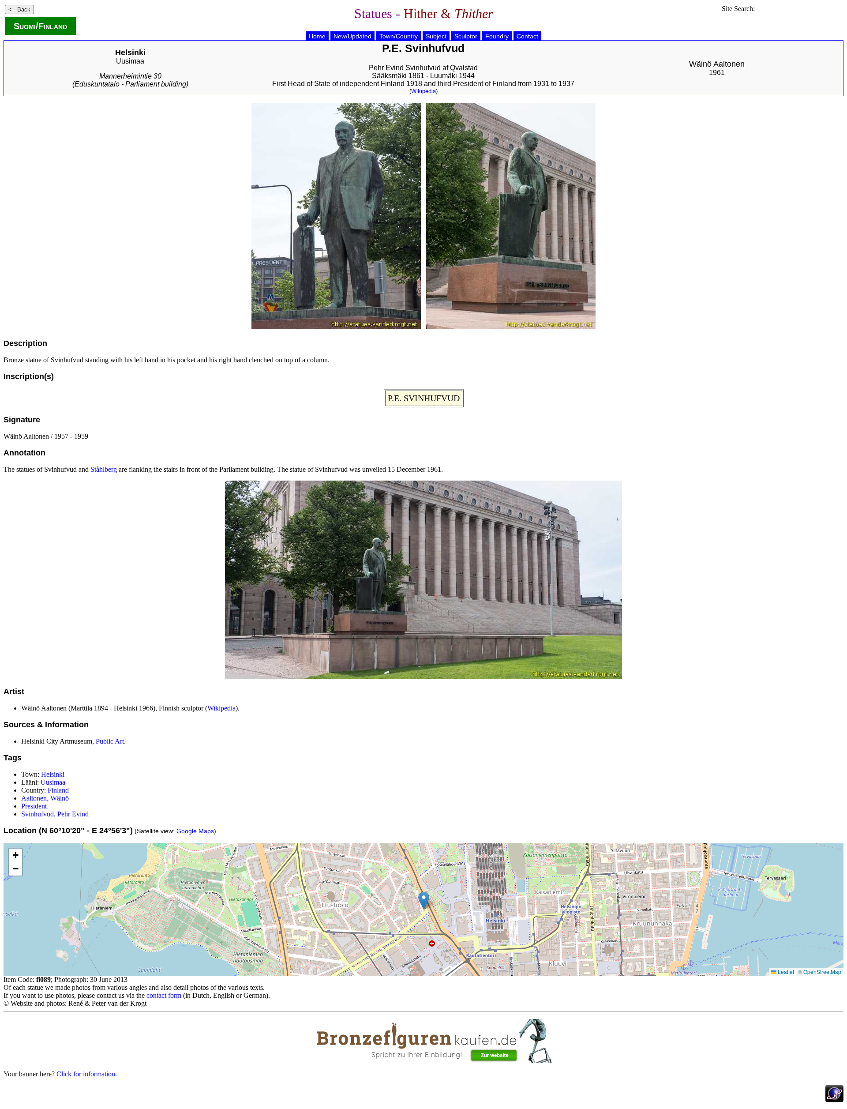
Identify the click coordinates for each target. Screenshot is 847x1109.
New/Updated (352, 36)
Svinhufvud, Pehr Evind (55, 814)
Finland (58, 790)
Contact (527, 36)
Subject (436, 36)
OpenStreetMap (822, 971)
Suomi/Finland (40, 26)
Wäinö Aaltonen (717, 64)
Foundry (497, 36)
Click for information (85, 1074)
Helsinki (52, 774)
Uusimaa (130, 61)
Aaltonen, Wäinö (45, 798)
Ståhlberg (103, 469)
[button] (423, 900)
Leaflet (785, 971)
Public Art (110, 741)
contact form (163, 995)
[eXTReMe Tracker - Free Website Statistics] (834, 1099)
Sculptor (465, 36)
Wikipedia (423, 91)
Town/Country (398, 36)
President (34, 806)
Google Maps (195, 831)
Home (317, 36)
